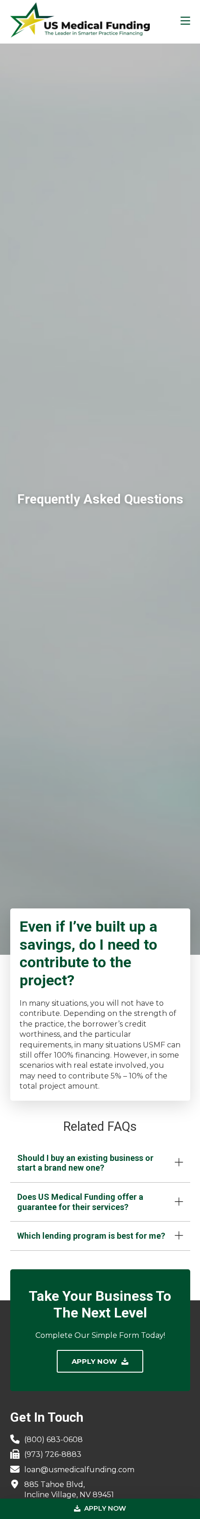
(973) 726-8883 (52, 1454)
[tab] (100, 1163)
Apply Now (104, 1508)
